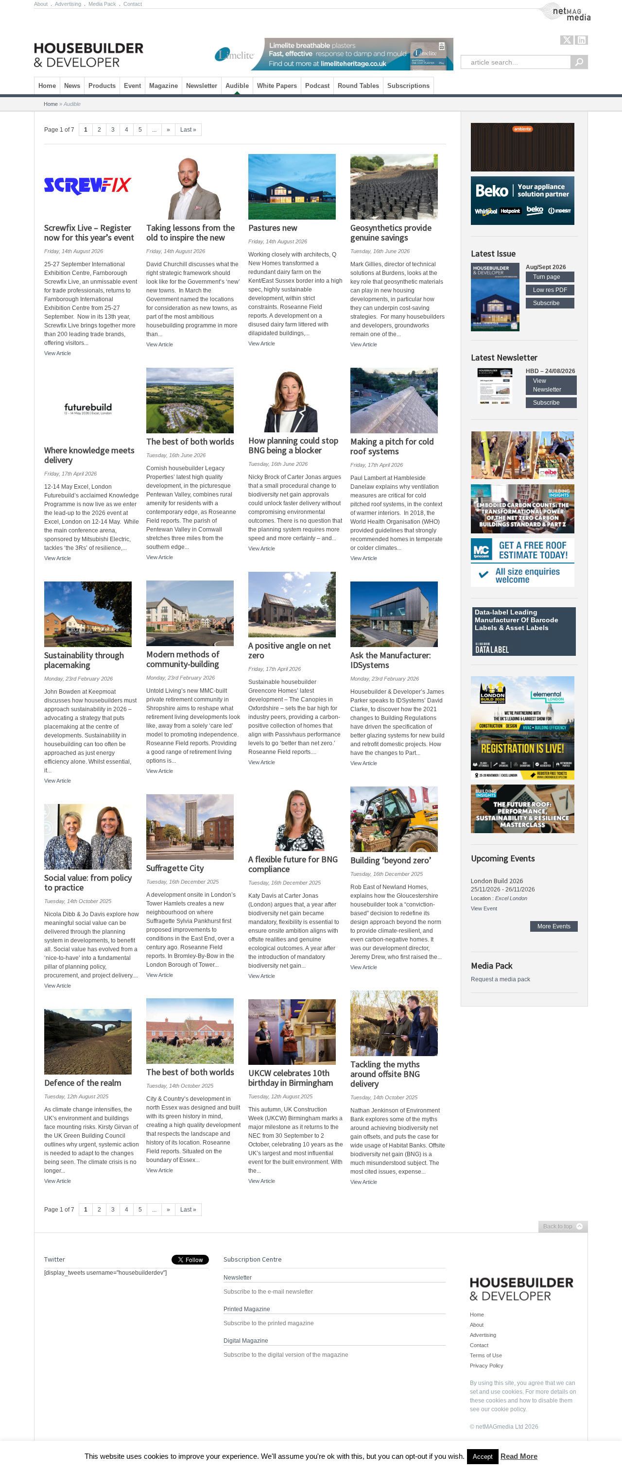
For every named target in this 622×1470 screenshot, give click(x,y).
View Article (57, 353)
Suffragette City (175, 867)
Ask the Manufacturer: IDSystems (390, 660)
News (72, 85)
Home (47, 85)
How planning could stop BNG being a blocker (293, 445)
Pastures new (272, 227)
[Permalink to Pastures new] (295, 187)
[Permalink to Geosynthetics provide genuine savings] (397, 187)
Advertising (68, 4)
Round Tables (358, 85)
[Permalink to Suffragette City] (193, 827)
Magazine (163, 85)
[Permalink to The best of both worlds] (193, 400)
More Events (553, 926)
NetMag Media (556, 6)
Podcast (317, 85)
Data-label (491, 612)
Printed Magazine (247, 1309)
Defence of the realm (82, 1082)
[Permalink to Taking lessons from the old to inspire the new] (193, 187)
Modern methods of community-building (183, 659)
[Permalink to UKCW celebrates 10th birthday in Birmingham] (295, 1032)
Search (579, 62)
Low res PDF (550, 290)
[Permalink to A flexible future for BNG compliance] (295, 818)
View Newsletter (547, 385)
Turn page (546, 276)
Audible (237, 85)
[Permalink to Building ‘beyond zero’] (397, 819)
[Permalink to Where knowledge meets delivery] (91, 409)
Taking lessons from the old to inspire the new (190, 232)
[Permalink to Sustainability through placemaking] (91, 614)
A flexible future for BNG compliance (293, 864)
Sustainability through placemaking (84, 660)
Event (132, 85)
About (41, 4)
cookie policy (508, 1409)
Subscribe (546, 303)
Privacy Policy (486, 1365)
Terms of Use (486, 1355)
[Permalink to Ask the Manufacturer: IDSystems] (397, 614)
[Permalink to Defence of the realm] (91, 1042)
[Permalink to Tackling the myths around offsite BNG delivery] (397, 1023)
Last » (188, 129)
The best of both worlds (190, 441)
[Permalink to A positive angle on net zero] (295, 604)
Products (102, 85)
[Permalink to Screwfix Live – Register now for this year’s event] (91, 187)
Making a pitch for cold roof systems (392, 446)
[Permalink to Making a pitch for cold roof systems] (397, 400)
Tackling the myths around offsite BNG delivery (385, 1074)
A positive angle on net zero (289, 650)
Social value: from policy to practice (88, 882)
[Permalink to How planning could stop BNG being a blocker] (295, 399)
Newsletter (201, 85)
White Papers (277, 85)
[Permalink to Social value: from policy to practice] (91, 837)
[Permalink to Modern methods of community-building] (193, 613)
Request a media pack (500, 979)
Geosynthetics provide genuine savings (391, 232)
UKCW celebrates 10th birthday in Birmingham (290, 1077)
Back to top (555, 1227)
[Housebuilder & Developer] (88, 40)
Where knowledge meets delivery (89, 454)
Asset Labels (527, 628)
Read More (519, 1456)
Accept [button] (483, 1456)
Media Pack (102, 4)
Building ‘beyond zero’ (391, 860)
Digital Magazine (246, 1340)
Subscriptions (408, 85)
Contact (132, 4)
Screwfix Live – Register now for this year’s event (89, 232)
